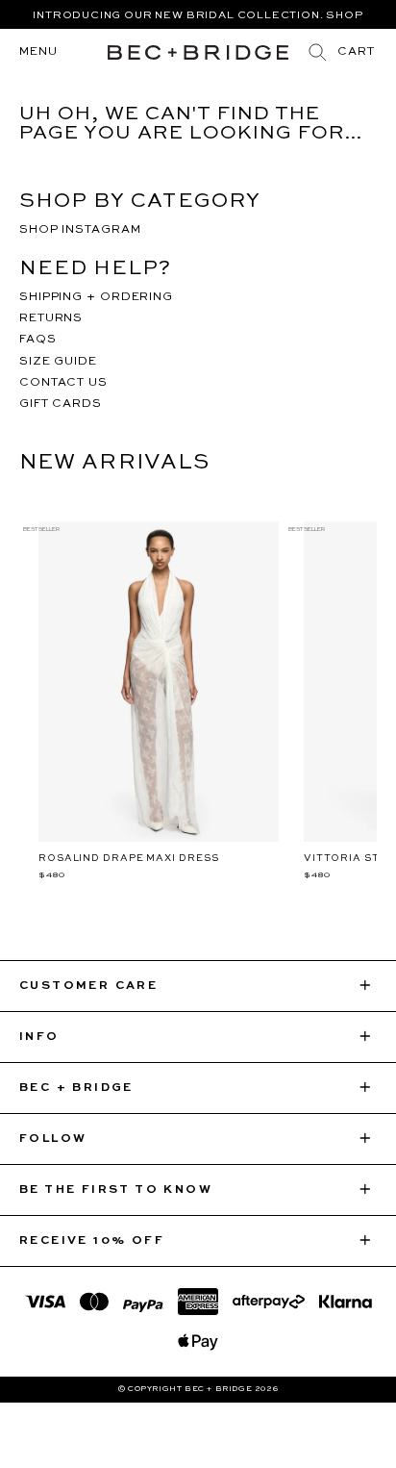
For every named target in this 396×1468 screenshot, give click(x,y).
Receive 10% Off (91, 1241)
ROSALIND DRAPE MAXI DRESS (128, 858)
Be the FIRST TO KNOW (115, 1190)
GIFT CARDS (60, 404)
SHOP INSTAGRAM (80, 230)
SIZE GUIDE (58, 361)
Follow (53, 1139)
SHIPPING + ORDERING (96, 297)
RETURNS (51, 318)
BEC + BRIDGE (76, 1088)
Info (39, 1037)
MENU (38, 52)
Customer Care (88, 986)
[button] (356, 51)
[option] (198, 22)
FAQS (38, 339)
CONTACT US (63, 383)
